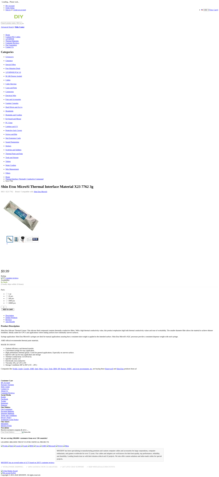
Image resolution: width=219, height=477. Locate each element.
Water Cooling (10, 165)
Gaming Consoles (11, 103)
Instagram (4, 403)
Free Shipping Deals (12, 68)
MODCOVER (6, 426)
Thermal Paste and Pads (14, 154)
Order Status (9, 8)
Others (7, 173)
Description (9, 316)
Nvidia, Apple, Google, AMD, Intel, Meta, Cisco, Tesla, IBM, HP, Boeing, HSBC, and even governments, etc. (52, 369)
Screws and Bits (11, 134)
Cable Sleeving (10, 84)
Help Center (5, 387)
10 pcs (10, 296)
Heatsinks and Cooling (13, 115)
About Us (4, 391)
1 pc (9, 294)
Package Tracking (7, 385)
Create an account (19, 10)
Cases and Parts (11, 88)
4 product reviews (11, 278)
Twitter (3, 401)
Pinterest (4, 405)
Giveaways (9, 57)
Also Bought (10, 322)
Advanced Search (7, 27)
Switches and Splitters (13, 150)
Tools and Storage (11, 158)
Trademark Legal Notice (9, 420)
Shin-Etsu (120, 369)
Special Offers (10, 65)
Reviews (8, 320)
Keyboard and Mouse (13, 119)
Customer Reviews (8, 393)
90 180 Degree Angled (13, 76)
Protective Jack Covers (13, 130)
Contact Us (5, 389)
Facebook (4, 399)
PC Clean (8, 123)
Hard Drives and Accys (13, 107)
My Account (9, 6)
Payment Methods (7, 411)
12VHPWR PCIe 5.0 (13, 72)
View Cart (213, 10)
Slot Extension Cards (13, 138)
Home (7, 177)
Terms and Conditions (9, 415)
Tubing (8, 161)
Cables (7, 80)
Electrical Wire (10, 96)
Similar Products (11, 318)
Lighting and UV (11, 127)
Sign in (8, 10)
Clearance (9, 61)
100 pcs (11, 298)
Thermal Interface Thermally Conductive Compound (24, 179)
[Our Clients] (35, 446)
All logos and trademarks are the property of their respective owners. (65, 475)
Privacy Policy (6, 418)
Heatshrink (9, 111)
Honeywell (109, 369)
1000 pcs (11, 301)
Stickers (8, 146)
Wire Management (12, 169)
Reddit (3, 397)
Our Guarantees (6, 409)
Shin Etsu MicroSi (40, 192)
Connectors (9, 92)
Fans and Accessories (13, 99)
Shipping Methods (7, 413)
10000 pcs (12, 303)
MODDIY (5, 424)
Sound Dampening (12, 142)
